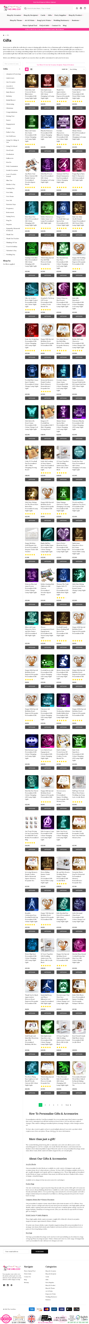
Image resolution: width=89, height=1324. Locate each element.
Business (75, 20)
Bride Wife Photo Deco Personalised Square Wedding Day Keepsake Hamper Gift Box (78, 999)
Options (32, 108)
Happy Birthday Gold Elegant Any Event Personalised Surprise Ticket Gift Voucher (31, 547)
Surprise (9, 224)
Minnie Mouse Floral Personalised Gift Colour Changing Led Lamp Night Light (79, 135)
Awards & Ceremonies (10, 87)
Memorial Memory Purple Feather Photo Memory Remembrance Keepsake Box (47, 384)
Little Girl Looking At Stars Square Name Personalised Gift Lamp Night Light (47, 465)
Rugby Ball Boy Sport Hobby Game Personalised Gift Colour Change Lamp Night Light (47, 547)
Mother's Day (10, 184)
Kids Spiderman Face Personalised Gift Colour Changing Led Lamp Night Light (47, 94)
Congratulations (11, 112)
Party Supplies (60, 15)
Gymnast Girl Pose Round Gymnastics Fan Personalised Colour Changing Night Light (63, 178)
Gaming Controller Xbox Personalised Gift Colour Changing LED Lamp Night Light (31, 262)
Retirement (10, 212)
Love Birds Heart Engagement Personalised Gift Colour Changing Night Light (46, 754)
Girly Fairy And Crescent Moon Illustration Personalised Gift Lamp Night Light (31, 94)
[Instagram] (7, 1285)
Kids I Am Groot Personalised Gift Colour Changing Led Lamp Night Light (62, 835)
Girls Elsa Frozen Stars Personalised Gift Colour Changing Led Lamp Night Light (47, 178)
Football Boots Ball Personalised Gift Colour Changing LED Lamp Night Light (47, 674)
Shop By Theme (16, 20)
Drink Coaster (31, 1215)
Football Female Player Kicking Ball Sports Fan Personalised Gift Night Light (63, 631)
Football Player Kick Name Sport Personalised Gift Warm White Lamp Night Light (78, 94)
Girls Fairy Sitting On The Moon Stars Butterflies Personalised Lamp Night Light (31, 506)
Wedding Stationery (61, 20)
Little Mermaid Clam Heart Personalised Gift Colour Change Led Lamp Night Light (78, 917)
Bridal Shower (11, 100)
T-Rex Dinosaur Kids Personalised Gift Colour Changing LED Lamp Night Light (62, 1081)
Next (67, 1105)
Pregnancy (9, 208)
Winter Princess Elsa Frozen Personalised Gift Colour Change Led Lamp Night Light (63, 302)
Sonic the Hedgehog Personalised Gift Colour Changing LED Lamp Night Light (32, 343)
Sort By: (65, 69)
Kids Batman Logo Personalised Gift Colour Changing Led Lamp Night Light (31, 754)
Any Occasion (10, 82)
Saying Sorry (10, 216)
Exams (8, 128)
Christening (10, 104)
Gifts (50, 15)
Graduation (10, 154)
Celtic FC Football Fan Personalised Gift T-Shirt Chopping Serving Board (31, 465)
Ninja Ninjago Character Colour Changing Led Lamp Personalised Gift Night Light (63, 506)
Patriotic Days (11, 204)
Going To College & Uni (12, 141)
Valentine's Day (11, 250)
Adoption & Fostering (13, 74)
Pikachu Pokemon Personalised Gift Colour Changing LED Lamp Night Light (46, 135)
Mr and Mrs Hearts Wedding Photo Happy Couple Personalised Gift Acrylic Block (63, 876)
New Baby (9, 192)
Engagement (10, 124)
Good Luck (9, 150)
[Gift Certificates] (81, 8)
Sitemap (26, 1282)
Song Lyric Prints (44, 20)
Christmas (9, 108)
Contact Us (56, 25)
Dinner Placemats (48, 1199)
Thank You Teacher (12, 238)
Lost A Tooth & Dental (11, 175)
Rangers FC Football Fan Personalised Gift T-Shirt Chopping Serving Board (47, 425)
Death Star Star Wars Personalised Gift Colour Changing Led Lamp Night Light (79, 465)
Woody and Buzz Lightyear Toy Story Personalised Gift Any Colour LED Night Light (79, 506)
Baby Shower (10, 92)
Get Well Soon (11, 136)
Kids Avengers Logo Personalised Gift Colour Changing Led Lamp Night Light (47, 835)
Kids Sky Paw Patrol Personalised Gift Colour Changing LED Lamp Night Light (31, 795)
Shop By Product (75, 15)
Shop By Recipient (31, 15)
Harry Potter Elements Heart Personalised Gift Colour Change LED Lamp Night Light (63, 547)
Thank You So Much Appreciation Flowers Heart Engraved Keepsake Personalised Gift (31, 999)
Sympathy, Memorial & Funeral (13, 229)
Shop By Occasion (14, 15)
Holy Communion (12, 166)
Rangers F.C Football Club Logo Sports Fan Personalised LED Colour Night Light (63, 221)
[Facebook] (4, 1285)
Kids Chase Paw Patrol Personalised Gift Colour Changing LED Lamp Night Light (31, 221)
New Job (9, 200)
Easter (8, 120)
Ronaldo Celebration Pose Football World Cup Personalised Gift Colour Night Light (31, 917)
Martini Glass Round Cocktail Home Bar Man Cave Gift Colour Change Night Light (79, 958)
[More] (21, 15)
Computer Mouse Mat (33, 1199)
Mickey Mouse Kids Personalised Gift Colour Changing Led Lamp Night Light (63, 674)
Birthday (9, 96)
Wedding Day (10, 254)
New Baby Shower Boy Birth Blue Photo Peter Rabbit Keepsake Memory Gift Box (63, 343)
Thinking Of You (11, 242)
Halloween (9, 158)
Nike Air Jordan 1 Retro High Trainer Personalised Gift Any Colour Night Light (31, 302)
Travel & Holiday (11, 246)
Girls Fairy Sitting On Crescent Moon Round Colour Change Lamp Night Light (79, 588)
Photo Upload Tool (30, 25)
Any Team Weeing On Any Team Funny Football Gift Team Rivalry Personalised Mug (31, 835)
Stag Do (9, 220)
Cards (43, 15)
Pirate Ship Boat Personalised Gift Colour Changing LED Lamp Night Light (31, 958)
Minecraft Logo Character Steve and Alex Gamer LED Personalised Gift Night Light (31, 631)
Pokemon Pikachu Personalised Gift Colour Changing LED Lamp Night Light (78, 425)
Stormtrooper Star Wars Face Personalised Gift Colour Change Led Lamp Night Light (63, 999)
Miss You (9, 180)
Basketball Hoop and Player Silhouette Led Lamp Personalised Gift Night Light (47, 999)
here (54, 1131)
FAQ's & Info (44, 25)
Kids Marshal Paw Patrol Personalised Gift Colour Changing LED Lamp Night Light (63, 917)
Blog (64, 25)
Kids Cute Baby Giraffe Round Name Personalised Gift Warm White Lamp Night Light (78, 221)
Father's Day (10, 132)
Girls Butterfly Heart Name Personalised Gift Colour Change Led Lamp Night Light (31, 425)
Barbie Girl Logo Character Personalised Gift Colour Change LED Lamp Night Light (78, 343)
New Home (10, 196)
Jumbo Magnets (42, 1215)
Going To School (11, 146)
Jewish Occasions (12, 170)
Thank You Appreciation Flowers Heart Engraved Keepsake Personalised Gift (63, 94)
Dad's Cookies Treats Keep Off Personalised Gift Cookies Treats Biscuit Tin (62, 754)
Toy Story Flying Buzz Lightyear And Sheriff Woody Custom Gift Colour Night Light (31, 1081)
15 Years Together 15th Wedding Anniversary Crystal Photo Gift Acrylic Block (63, 1040)
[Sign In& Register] (77, 8)
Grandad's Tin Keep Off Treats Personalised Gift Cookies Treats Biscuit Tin (47, 302)
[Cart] (85, 8)
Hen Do (8, 162)
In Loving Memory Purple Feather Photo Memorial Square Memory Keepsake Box (31, 876)
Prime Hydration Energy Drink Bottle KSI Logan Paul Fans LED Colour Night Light (79, 384)
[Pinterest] (11, 1285)
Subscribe (40, 1251)
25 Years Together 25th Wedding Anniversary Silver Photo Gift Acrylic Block (63, 465)
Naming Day (10, 188)
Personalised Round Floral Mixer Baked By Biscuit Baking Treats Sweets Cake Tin (79, 1081)
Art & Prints (29, 20)
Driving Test (10, 116)
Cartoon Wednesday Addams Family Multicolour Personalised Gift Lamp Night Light (63, 713)
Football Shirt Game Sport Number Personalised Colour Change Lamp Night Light (32, 384)
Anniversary (10, 78)
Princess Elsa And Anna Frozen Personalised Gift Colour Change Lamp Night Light (31, 588)
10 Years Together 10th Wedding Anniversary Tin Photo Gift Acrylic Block (47, 958)
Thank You (9, 234)
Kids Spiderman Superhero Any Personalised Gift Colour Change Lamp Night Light (46, 1040)
